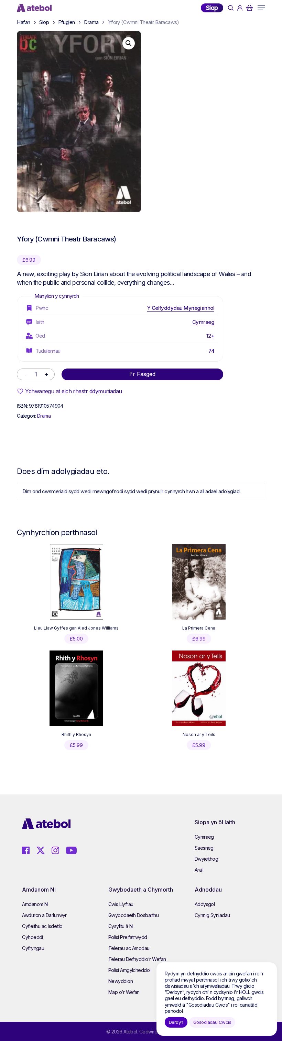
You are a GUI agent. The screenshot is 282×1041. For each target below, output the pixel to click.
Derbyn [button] (176, 1022)
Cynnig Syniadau (212, 915)
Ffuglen (66, 22)
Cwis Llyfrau (120, 904)
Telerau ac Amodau (129, 948)
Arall (199, 870)
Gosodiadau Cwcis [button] (212, 1022)
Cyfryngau (33, 948)
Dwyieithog (206, 859)
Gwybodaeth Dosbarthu (133, 915)
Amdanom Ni (35, 904)
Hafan (23, 22)
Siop (212, 7)
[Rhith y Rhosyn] (76, 688)
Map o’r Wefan (124, 992)
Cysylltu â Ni (120, 926)
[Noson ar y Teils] (198, 688)
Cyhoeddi (32, 937)
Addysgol (205, 904)
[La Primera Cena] (199, 582)
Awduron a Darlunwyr (44, 915)
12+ (210, 335)
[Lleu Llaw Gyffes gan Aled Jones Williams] (76, 582)
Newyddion (120, 981)
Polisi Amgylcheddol (129, 970)
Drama (91, 22)
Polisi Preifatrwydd (127, 937)
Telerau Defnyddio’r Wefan (137, 959)
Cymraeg (203, 322)
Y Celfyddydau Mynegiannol (181, 308)
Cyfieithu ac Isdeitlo (42, 926)
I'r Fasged (142, 374)
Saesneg (204, 848)
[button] (261, 7)
